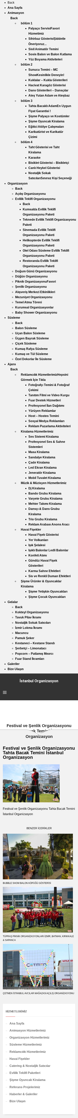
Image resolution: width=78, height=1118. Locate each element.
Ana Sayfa (16, 1023)
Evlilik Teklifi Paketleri (24, 1072)
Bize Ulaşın (17, 1101)
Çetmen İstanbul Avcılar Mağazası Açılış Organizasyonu (38, 993)
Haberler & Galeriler (23, 1094)
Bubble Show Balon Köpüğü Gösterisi (27, 883)
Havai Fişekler (19, 1058)
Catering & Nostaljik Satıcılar (29, 1065)
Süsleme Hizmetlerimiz (25, 1044)
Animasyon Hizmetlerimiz (27, 1030)
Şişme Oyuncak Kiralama (27, 1080)
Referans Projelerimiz (24, 1087)
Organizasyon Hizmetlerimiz (29, 1037)
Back (11, 2)
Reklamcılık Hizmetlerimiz (27, 1051)
